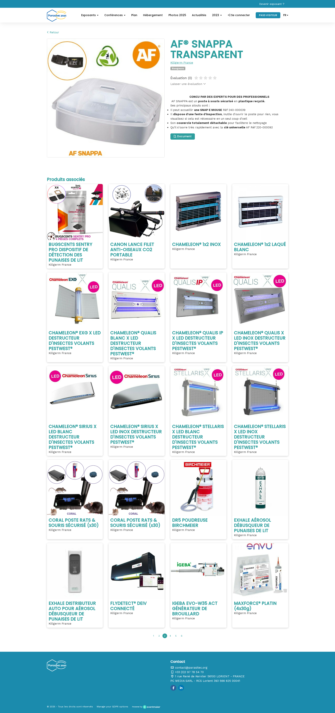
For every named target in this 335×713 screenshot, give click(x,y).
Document (184, 136)
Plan (134, 15)
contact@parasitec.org (190, 667)
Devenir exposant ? (271, 3)
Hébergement (153, 15)
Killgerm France (181, 62)
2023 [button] (216, 15)
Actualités (199, 15)
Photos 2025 (177, 15)
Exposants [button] (89, 15)
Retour (54, 32)
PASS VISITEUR (268, 15)
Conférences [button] (113, 15)
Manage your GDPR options (112, 706)
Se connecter (240, 15)
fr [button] (284, 15)
